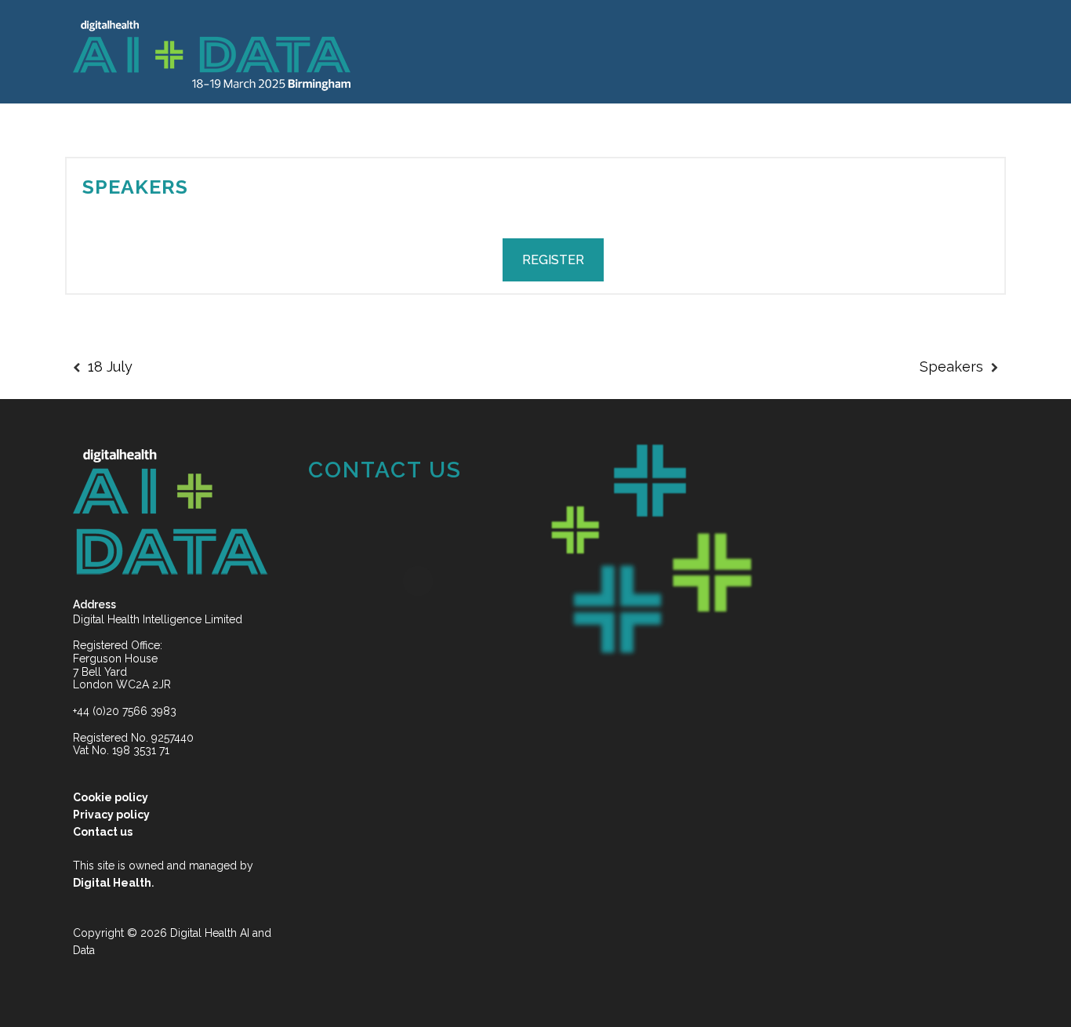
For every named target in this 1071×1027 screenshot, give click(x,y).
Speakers (135, 186)
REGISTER (553, 259)
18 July (110, 366)
